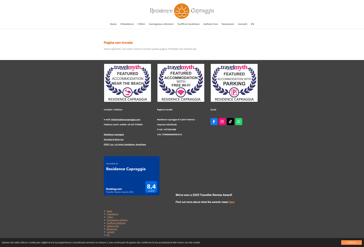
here (231, 202)
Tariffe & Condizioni (116, 223)
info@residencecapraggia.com (125, 119)
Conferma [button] (351, 242)
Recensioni (112, 229)
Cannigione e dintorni (117, 220)
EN (108, 235)
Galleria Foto (113, 226)
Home (109, 211)
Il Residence (112, 214)
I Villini (110, 217)
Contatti (110, 232)
